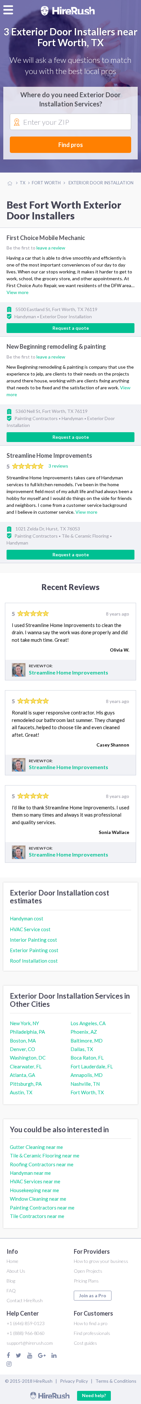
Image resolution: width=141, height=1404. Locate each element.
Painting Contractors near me (42, 1207)
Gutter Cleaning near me (36, 1147)
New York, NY (24, 1023)
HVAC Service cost (30, 929)
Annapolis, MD (86, 1075)
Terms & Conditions (115, 1381)
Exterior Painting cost (34, 950)
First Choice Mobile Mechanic (46, 237)
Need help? (94, 1395)
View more (18, 292)
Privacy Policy (74, 1381)
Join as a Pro (92, 1295)
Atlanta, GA (22, 1075)
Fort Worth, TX (87, 1092)
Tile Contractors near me (37, 1216)
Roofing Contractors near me (41, 1164)
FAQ (11, 1290)
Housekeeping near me (34, 1190)
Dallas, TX (81, 1049)
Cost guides (85, 1343)
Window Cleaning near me (38, 1199)
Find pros (70, 144)
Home (12, 1261)
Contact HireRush (25, 1300)
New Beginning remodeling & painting (56, 346)
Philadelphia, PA (27, 1032)
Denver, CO (22, 1049)
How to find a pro (91, 1323)
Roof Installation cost (34, 961)
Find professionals (92, 1333)
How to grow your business (101, 1261)
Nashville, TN (85, 1084)
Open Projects (88, 1271)
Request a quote (70, 328)
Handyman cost (26, 918)
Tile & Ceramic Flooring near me (44, 1155)
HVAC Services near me (35, 1181)
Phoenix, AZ (83, 1032)
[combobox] (70, 122)
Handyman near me (30, 1173)
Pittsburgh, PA (26, 1084)
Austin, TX (21, 1092)
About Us (16, 1271)
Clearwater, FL (26, 1066)
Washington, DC (28, 1058)
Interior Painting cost (33, 940)
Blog (11, 1281)
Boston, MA (23, 1041)
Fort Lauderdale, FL (91, 1066)
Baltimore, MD (86, 1041)
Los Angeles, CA (88, 1023)
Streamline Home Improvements (49, 455)
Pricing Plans (86, 1281)
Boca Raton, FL (87, 1058)
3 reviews (58, 466)
